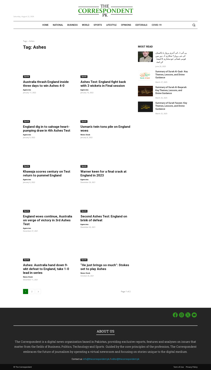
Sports (26, 76)
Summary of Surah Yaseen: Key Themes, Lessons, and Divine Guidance (171, 106)
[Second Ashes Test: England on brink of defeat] (105, 200)
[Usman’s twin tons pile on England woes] (105, 110)
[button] (194, 25)
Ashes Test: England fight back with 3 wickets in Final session (103, 84)
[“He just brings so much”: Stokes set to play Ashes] (105, 248)
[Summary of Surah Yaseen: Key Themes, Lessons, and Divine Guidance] (145, 107)
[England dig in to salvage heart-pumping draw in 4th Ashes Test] (48, 110)
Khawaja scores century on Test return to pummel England (46, 173)
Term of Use (178, 367)
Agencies (27, 90)
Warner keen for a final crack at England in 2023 (103, 173)
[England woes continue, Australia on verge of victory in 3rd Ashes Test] (48, 200)
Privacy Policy (192, 367)
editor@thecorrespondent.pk (125, 359)
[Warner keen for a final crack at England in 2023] (105, 155)
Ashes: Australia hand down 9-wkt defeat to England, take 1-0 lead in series (46, 269)
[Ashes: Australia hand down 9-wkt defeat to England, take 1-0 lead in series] (48, 248)
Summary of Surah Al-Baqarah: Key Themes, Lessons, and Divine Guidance (171, 90)
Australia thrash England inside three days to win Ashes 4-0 (46, 84)
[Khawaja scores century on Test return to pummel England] (48, 155)
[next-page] (38, 291)
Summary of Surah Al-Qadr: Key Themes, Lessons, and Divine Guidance (171, 74)
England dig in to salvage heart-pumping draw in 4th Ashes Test (46, 128)
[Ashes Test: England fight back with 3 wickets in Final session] (105, 65)
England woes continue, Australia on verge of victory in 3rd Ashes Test (47, 220)
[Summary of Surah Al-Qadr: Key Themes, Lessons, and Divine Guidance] (145, 75)
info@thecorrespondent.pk (96, 359)
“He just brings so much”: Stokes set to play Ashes (104, 267)
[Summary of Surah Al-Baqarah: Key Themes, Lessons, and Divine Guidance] (145, 91)
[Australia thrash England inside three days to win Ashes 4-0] (48, 65)
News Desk (85, 135)
